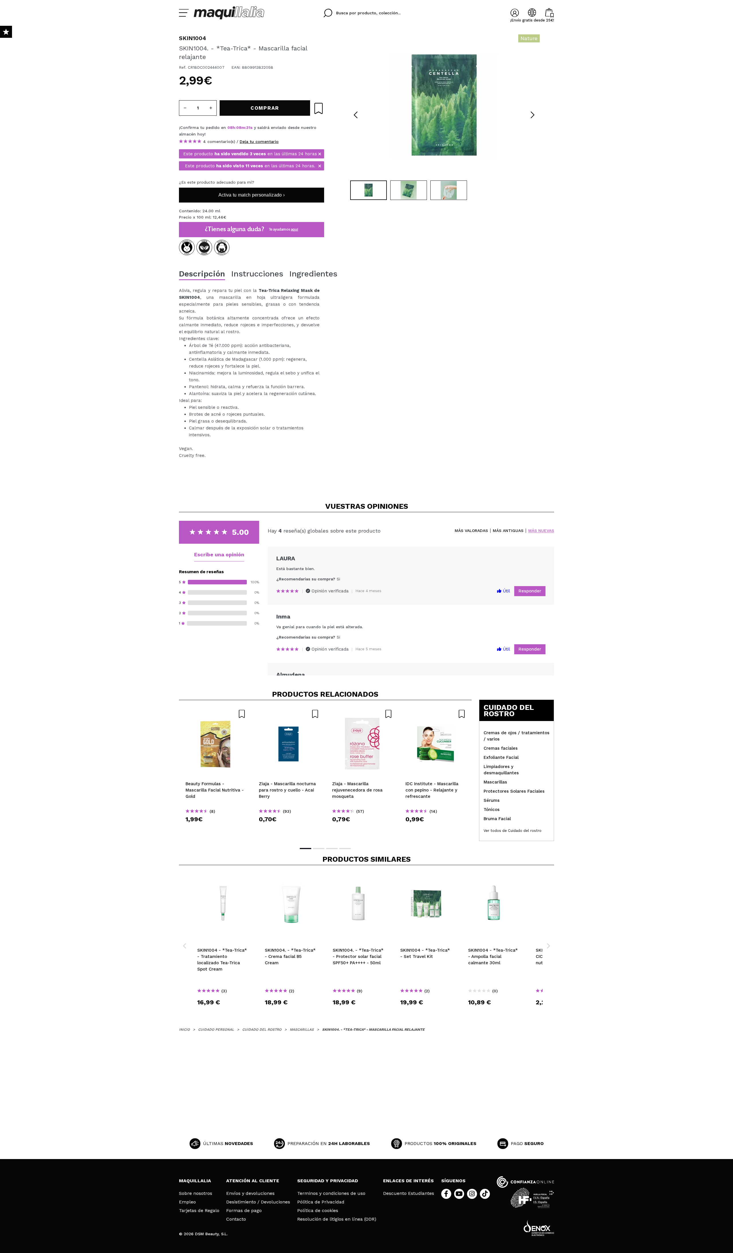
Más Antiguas (508, 531)
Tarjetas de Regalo (199, 1210)
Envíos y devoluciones (250, 1193)
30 (248, 127)
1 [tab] (305, 848)
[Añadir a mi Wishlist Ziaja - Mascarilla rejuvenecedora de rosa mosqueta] (362, 714)
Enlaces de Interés (408, 1180)
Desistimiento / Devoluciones (258, 1202)
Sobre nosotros (195, 1193)
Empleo (187, 1202)
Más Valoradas (471, 531)
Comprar (215, 829)
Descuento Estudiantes (408, 1193)
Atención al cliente (252, 1180)
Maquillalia (195, 1180)
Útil (505, 591)
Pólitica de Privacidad (320, 1202)
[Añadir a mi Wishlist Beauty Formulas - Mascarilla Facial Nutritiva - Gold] (216, 714)
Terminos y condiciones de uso (331, 1193)
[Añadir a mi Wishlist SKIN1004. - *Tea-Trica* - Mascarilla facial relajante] (318, 108)
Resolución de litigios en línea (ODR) (336, 1219)
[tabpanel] (444, 106)
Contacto (236, 1219)
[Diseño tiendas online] (539, 1228)
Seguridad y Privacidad (327, 1180)
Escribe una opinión (219, 554)
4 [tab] (345, 848)
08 (229, 127)
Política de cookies (317, 1210)
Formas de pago (244, 1210)
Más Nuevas (541, 531)
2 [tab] (318, 848)
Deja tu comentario (259, 141)
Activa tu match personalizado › (251, 195)
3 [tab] (332, 848)
